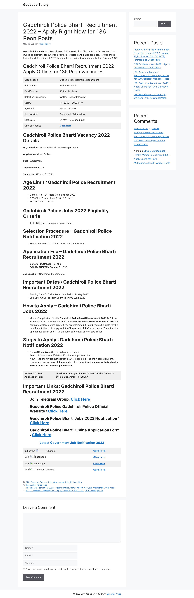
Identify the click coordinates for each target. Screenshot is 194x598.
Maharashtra (76, 482)
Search (137, 18)
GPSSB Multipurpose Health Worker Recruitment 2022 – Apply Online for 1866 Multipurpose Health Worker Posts (151, 136)
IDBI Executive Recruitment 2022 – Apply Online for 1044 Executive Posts (152, 86)
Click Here (80, 399)
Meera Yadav (141, 128)
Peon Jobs (31, 485)
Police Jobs (42, 485)
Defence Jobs (46, 482)
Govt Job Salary (36, 5)
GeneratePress (114, 594)
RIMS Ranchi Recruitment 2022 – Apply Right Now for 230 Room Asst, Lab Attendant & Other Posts (70, 488)
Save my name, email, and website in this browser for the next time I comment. (68, 569)
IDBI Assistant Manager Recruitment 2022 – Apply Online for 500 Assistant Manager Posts (151, 75)
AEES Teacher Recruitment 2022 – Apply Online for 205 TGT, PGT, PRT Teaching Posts (64, 491)
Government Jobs (61, 482)
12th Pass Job (32, 482)
